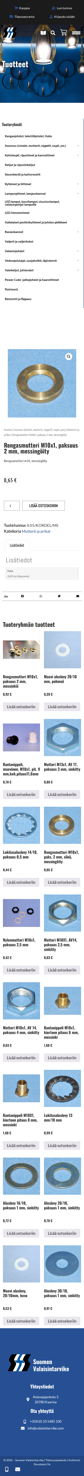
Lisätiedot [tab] (17, 545)
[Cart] (63, 32)
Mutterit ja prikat (36, 531)
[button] (68, 356)
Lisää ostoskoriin (43, 505)
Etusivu (8, 429)
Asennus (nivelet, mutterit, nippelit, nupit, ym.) (39, 429)
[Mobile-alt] (7, 1469)
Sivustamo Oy (42, 1464)
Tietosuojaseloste (56, 1460)
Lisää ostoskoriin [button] (21, 706)
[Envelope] (17, 1469)
